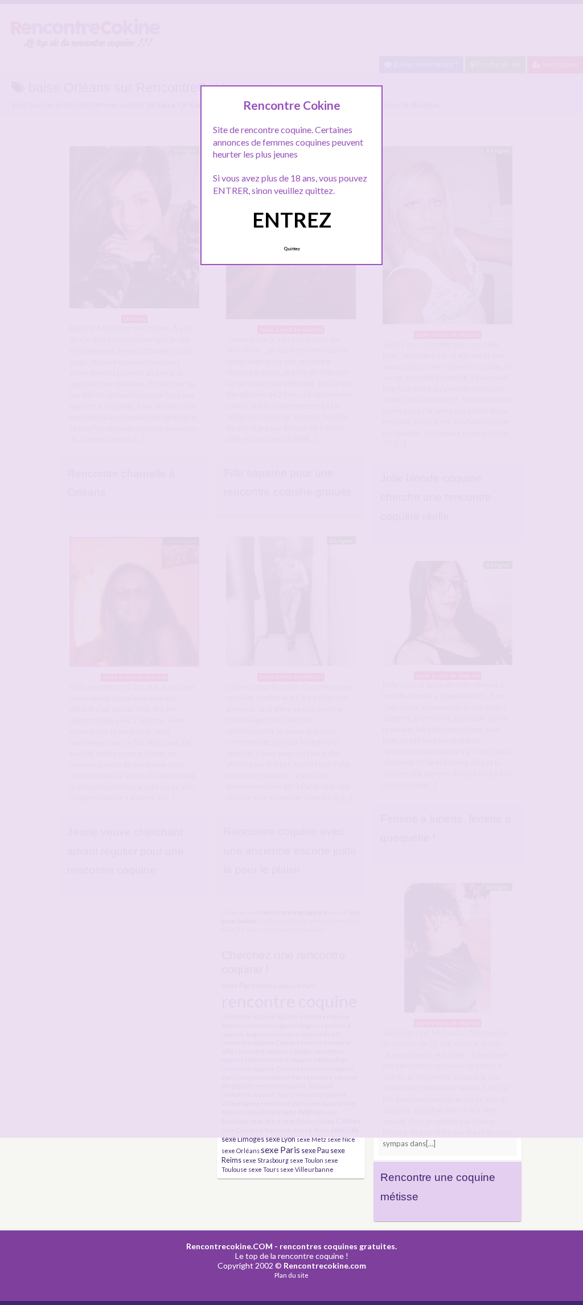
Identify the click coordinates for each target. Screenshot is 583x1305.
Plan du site (291, 1275)
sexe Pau (315, 1150)
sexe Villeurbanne (307, 1169)
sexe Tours (263, 1169)
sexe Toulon (306, 1160)
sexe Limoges (242, 1139)
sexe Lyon (280, 1139)
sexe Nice (341, 1139)
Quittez (292, 248)
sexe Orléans (240, 1150)
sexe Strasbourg (266, 1160)
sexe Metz (311, 1139)
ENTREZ (291, 219)
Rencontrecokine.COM (229, 1246)
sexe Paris (280, 1150)
